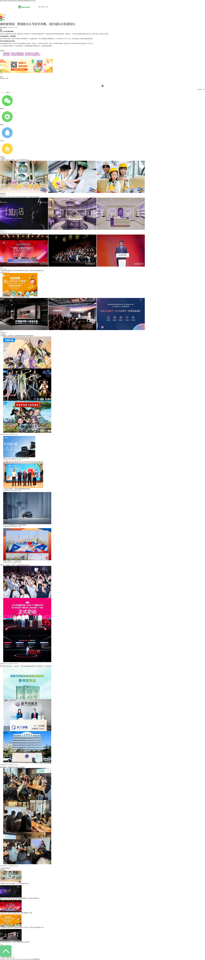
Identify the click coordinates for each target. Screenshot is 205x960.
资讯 (4, 0)
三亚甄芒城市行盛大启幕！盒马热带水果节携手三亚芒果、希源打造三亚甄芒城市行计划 (22, 270)
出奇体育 (5, 27)
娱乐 (6, 0)
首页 (1, 0)
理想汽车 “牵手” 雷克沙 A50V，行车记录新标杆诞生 (16, 458)
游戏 (11, 0)
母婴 (19, 0)
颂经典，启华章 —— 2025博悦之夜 (12, 561)
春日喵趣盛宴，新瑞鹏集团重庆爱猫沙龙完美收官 (12, 767)
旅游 (14, 0)
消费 (29, 0)
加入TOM (12, 957)
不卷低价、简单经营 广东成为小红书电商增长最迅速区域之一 (15, 565)
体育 (9, 0)
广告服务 (7, 957)
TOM (1, 272)
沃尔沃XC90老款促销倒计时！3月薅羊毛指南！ (15, 525)
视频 (21, 0)
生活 (16, 0)
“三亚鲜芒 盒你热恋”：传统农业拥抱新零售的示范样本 (16, 489)
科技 (34, 0)
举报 (1, 76)
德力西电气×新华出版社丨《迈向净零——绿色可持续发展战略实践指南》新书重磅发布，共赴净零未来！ (26, 666)
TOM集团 (2, 957)
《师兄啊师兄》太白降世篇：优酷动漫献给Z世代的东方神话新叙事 (16, 335)
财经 (24, 0)
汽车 (32, 0)
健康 (27, 0)
